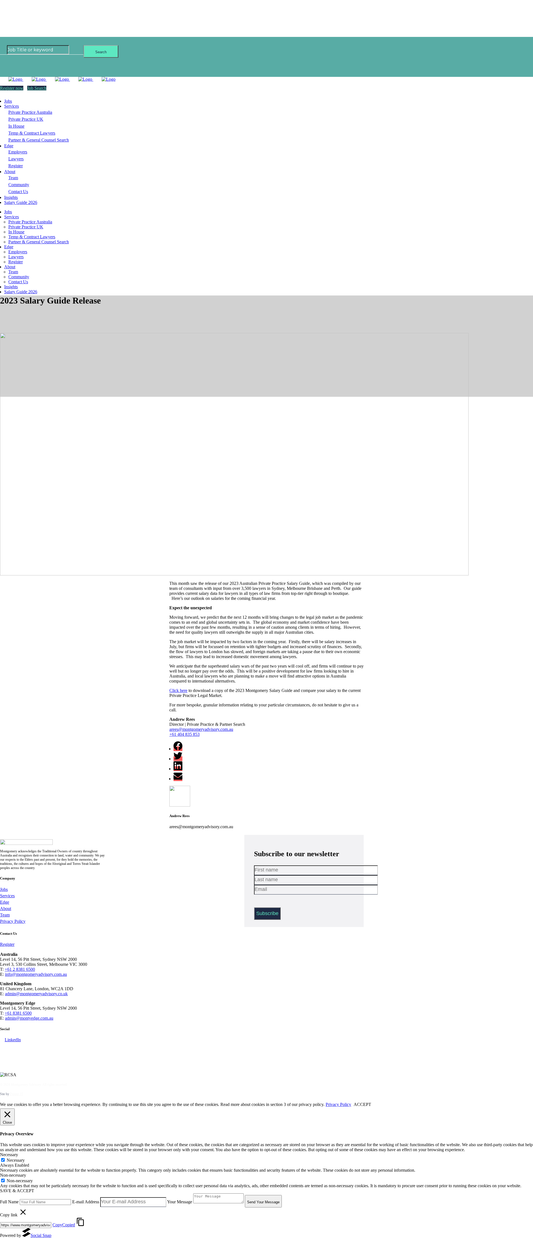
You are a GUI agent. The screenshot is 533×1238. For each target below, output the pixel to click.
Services (7, 895)
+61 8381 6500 (18, 1013)
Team (5, 915)
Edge (4, 902)
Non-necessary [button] (13, 1175)
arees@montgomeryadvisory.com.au (201, 729)
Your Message (179, 1201)
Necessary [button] (9, 1154)
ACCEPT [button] (362, 1104)
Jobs (4, 889)
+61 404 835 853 (184, 734)
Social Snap (41, 1235)
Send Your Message (263, 1202)
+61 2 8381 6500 (20, 969)
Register (7, 944)
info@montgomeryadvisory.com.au (36, 974)
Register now (11, 88)
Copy (63, 1224)
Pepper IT (16, 1094)
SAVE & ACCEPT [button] (17, 1190)
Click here (178, 690)
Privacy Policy (13, 921)
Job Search (36, 88)
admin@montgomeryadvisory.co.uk (36, 993)
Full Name (9, 1201)
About (5, 908)
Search (101, 52)
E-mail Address (85, 1201)
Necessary (16, 1160)
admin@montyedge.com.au (29, 1018)
